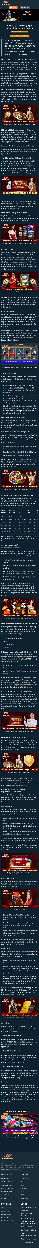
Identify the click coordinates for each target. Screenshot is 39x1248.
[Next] (38, 1129)
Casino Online (25, 1178)
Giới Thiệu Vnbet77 (7, 1182)
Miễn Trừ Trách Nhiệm (7, 1188)
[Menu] (36, 2)
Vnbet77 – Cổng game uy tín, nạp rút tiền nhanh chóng (19, 1135)
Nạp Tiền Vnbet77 (6, 1214)
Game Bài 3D (25, 1198)
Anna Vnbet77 (5, 1195)
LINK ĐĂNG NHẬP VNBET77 (19, 36)
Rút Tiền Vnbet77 (6, 1217)
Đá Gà (23, 1195)
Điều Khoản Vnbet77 (7, 1191)
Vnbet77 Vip (24, 1210)
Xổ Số (22, 1185)
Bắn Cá (23, 1182)
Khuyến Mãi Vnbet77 (7, 1221)
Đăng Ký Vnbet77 (6, 1211)
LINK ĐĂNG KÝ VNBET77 (19, 31)
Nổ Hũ (22, 1191)
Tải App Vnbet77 (6, 1208)
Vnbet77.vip (14, 1162)
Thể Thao (23, 1188)
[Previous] (1, 1129)
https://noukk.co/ (32, 1239)
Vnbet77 (8, 40)
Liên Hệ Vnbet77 (6, 1178)
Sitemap (3, 1198)
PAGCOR (23, 49)
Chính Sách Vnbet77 (7, 1185)
